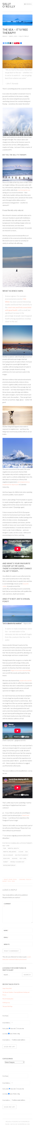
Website (7, 944)
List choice (5, 1033)
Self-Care (6, 845)
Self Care (23, 858)
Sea (26, 851)
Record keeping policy (8, 998)
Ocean (20, 851)
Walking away (6, 1002)
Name (6, 930)
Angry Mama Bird (7, 988)
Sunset (5, 862)
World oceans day (17, 862)
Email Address (6, 1022)
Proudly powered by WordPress (17, 1121)
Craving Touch (25, 879)
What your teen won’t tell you (10, 880)
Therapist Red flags (8, 1006)
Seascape (6, 858)
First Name (5, 1016)
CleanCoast (25, 815)
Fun (4, 848)
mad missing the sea (23, 190)
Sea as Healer (8, 855)
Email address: (7, 1040)
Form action (6, 1028)
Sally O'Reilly (9, 5)
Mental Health (13, 848)
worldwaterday (9, 865)
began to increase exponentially (21, 670)
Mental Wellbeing (9, 851)
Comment (7, 905)
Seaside (14, 858)
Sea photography (21, 855)
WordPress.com (24, 1124)
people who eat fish (25, 680)
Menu (29, 4)
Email (6, 937)
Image (5, 36)
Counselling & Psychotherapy (21, 843)
